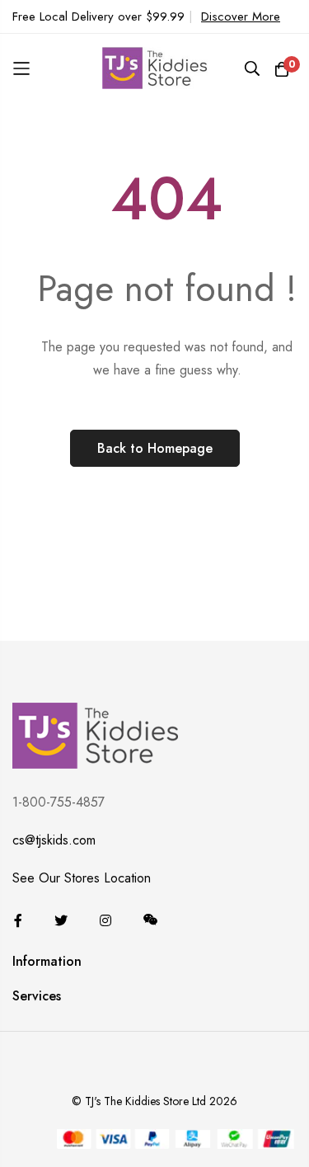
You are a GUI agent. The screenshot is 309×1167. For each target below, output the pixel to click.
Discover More (240, 16)
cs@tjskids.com (54, 840)
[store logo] (155, 68)
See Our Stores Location (81, 877)
